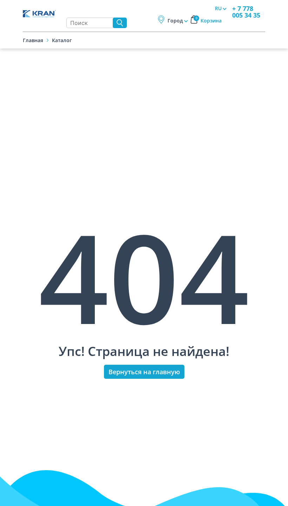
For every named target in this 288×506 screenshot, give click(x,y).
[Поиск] (120, 23)
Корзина (209, 21)
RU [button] (218, 8)
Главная (33, 40)
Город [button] (175, 21)
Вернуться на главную (144, 372)
